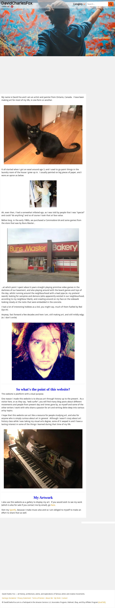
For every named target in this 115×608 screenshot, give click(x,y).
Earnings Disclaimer (9, 598)
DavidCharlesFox (16, 3)
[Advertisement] (57, 73)
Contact (64, 598)
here (53, 505)
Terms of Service (38, 598)
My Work (57, 598)
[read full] (101, 602)
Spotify (13, 509)
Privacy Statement (24, 598)
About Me (49, 598)
